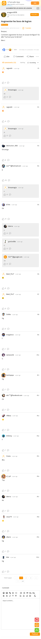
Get (35, 3)
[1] (30, 593)
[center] (23, 595)
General (5, 25)
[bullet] (24, 593)
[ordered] (20, 593)
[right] (26, 595)
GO (23, 581)
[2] (33, 593)
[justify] (30, 595)
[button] (12, 595)
